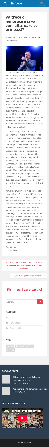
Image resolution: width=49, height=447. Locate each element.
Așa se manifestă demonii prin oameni (30, 389)
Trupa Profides (16, 328)
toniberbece (31, 37)
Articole (10, 346)
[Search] (40, 301)
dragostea (20, 346)
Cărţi (12, 317)
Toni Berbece (13, 3)
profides (29, 346)
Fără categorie (11, 40)
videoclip (10, 350)
